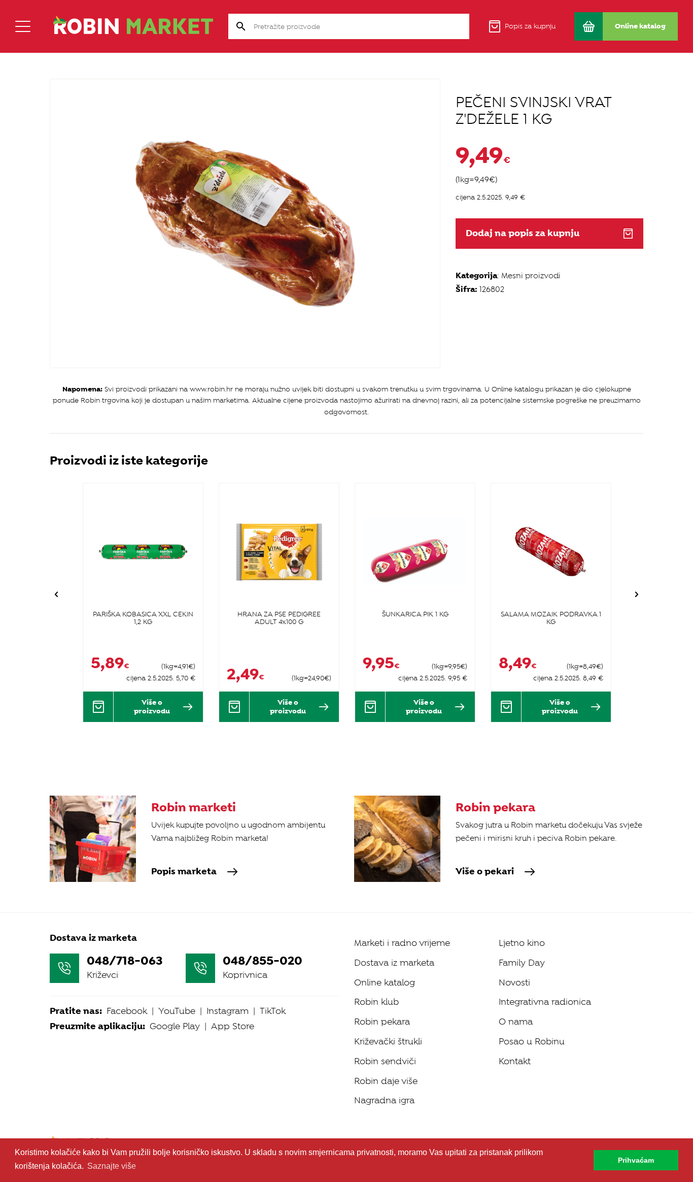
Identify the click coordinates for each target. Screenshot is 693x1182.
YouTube (176, 1011)
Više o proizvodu (152, 706)
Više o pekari (485, 872)
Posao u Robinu (532, 1041)
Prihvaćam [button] (636, 1160)
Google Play (175, 1026)
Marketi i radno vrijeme (402, 943)
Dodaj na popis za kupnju (522, 233)
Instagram (227, 1011)
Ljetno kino (522, 943)
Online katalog (384, 982)
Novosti (514, 982)
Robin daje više (386, 1081)
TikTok (273, 1011)
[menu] (23, 26)
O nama (516, 1021)
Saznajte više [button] (111, 1166)
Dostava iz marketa (394, 963)
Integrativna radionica (545, 1002)
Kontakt (515, 1061)
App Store (232, 1026)
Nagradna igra (384, 1100)
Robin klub (376, 1002)
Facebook (127, 1011)
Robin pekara (382, 1021)
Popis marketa (184, 872)
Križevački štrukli (388, 1041)
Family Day (522, 963)
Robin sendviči (385, 1061)
